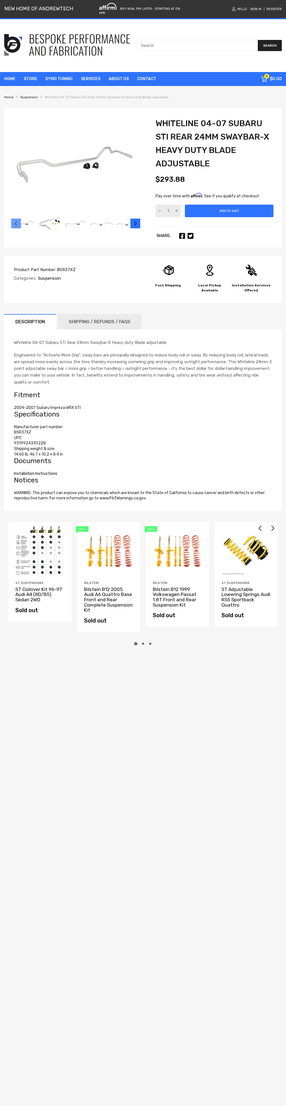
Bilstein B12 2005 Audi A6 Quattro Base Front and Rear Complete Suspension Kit (108, 599)
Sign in (255, 9)
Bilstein (91, 583)
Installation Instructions (35, 473)
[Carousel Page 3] (150, 643)
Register (274, 9)
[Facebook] (182, 236)
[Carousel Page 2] (143, 643)
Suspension (49, 278)
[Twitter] (190, 236)
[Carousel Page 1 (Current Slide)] (135, 643)
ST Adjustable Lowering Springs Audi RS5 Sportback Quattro (245, 597)
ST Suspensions (29, 583)
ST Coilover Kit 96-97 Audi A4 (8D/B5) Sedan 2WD (38, 594)
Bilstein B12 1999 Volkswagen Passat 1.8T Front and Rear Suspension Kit (174, 597)
